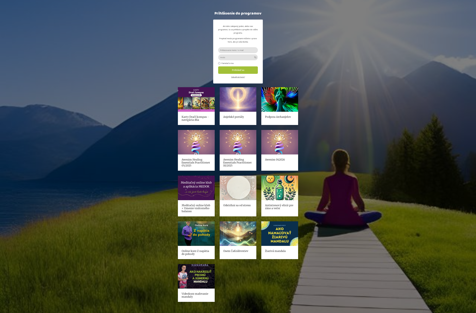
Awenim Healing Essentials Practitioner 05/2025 (196, 162)
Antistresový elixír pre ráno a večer (279, 207)
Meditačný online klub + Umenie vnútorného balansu (196, 208)
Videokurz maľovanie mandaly (195, 295)
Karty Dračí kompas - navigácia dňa (195, 118)
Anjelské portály (233, 116)
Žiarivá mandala (275, 251)
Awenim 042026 (275, 159)
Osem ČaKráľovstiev (235, 251)
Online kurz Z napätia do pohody (195, 252)
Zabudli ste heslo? (238, 77)
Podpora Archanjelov (278, 116)
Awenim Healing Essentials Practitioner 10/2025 (237, 162)
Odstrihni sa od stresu (237, 205)
